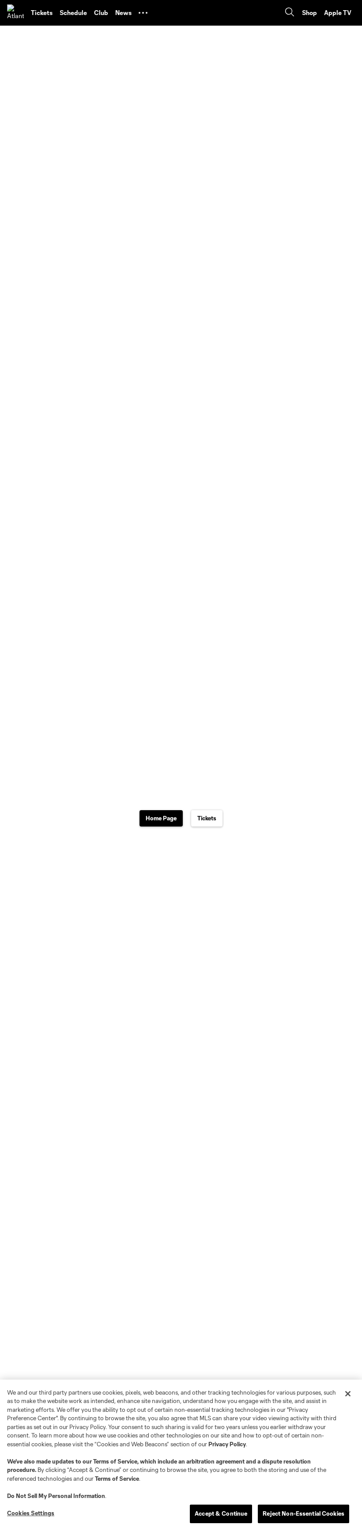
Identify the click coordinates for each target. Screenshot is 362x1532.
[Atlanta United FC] (15, 12)
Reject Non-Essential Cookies (303, 1513)
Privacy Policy (227, 1444)
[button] (143, 13)
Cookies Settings (30, 1513)
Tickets (206, 818)
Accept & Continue (221, 1513)
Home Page (161, 818)
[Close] (348, 1393)
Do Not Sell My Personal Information (56, 1495)
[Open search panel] (289, 13)
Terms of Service (115, 1461)
